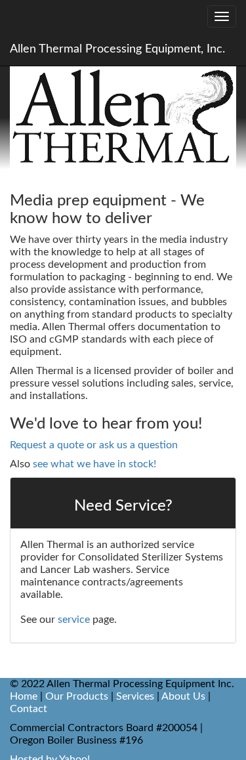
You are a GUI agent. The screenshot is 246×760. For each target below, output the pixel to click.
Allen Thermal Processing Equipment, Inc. (117, 49)
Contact (28, 709)
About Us (183, 696)
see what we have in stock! (94, 464)
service (74, 619)
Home (23, 696)
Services (135, 696)
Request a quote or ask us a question (94, 445)
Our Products (76, 696)
